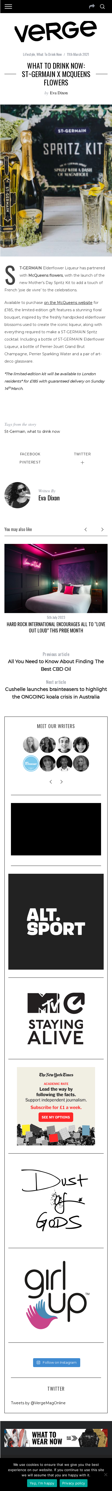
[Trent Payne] (64, 763)
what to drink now (43, 431)
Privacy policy (73, 1483)
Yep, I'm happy (42, 1483)
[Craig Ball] (64, 745)
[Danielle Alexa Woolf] (81, 745)
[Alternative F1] (31, 763)
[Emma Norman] (31, 745)
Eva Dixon (59, 92)
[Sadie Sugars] (48, 763)
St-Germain (14, 431)
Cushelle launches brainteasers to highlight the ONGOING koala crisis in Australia (56, 689)
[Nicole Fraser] (81, 763)
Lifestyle (29, 54)
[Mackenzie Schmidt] (48, 745)
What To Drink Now (49, 54)
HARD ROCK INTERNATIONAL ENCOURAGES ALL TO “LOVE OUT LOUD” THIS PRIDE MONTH (56, 627)
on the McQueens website (68, 302)
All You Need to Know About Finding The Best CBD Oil (56, 661)
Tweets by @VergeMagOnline (38, 1403)
